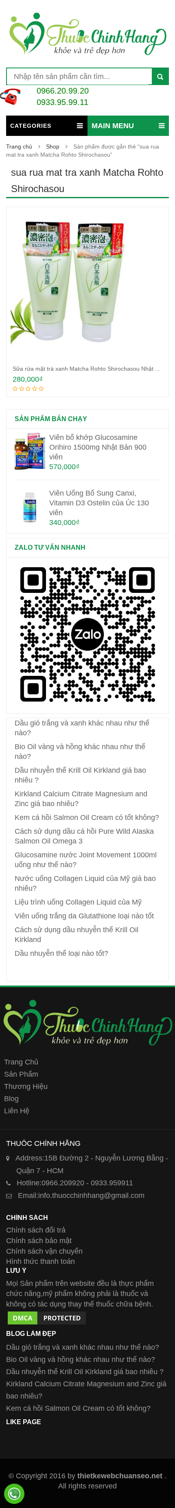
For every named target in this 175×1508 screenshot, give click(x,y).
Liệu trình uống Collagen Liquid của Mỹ (78, 902)
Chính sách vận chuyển (44, 1251)
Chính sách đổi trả (36, 1230)
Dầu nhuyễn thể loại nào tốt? (61, 953)
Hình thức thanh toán (40, 1261)
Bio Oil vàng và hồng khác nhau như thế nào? (80, 1359)
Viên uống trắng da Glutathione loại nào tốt (84, 916)
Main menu (113, 126)
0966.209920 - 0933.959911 (75, 1183)
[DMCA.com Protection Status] (47, 1315)
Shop (52, 146)
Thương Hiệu (26, 1086)
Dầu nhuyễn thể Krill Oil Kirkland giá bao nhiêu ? (85, 1372)
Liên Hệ (16, 1111)
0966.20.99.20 (63, 90)
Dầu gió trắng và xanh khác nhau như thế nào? (82, 1347)
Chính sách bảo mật (39, 1241)
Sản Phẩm (21, 1074)
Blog (11, 1099)
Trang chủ (19, 146)
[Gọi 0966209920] (14, 1494)
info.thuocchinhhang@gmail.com (81, 1195)
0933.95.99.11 (62, 102)
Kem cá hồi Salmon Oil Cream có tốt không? (87, 817)
